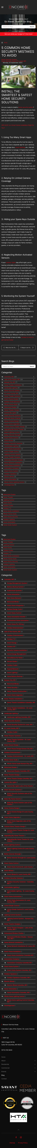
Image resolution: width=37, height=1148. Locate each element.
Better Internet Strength (12, 435)
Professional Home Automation (18, 620)
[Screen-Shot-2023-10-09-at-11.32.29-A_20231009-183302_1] (18, 76)
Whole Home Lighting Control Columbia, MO (20, 1001)
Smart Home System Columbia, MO (19, 970)
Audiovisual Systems (14, 590)
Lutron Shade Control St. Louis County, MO (20, 910)
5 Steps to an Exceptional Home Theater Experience (27, 347)
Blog (2, 1075)
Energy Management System (17, 583)
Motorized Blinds (13, 602)
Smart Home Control (11, 438)
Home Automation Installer (16, 617)
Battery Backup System (15, 587)
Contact (4, 1079)
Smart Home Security (10, 517)
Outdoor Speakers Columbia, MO (18, 978)
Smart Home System (11, 471)
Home (3, 1057)
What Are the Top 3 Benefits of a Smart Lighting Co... (12, 347)
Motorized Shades (10, 407)
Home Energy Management (16, 654)
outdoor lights (10, 262)
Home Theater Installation (13, 385)
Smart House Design (11, 399)
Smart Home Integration (15, 605)
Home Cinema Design (11, 421)
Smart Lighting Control (12, 432)
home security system (25, 107)
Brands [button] (3, 1071)
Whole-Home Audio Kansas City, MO (19, 763)
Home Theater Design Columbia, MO (19, 778)
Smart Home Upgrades (12, 424)
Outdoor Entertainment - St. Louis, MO (20, 756)
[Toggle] (34, 377)
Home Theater (8, 497)
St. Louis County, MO (11, 393)
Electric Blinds (9, 476)
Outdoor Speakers (10, 474)
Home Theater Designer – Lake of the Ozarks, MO (20, 928)
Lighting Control (8, 500)
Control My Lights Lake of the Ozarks (20, 786)
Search (32, 26)
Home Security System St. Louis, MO (13, 61)
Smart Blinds (8, 440)
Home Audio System (10, 525)
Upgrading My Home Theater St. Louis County (20, 840)
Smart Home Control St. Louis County (20, 867)
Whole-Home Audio (10, 404)
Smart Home (7, 503)
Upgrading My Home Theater (14, 429)
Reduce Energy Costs (14, 609)
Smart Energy (12, 643)
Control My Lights (10, 413)
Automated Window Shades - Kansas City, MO (20, 937)
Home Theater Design (11, 410)
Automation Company (11, 468)
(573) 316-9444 (6, 1050)
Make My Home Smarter (12, 418)
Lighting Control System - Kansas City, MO (20, 919)
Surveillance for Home (14, 658)
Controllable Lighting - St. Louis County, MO (20, 892)
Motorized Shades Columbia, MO (18, 771)
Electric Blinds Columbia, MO (17, 985)
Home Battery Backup (15, 676)
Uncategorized (9, 485)
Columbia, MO (9, 377)
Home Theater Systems (12, 396)
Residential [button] (5, 1064)
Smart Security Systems (12, 415)
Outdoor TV (7, 508)
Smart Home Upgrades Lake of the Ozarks (19, 822)
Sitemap (12, 1143)
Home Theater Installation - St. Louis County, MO (19, 709)
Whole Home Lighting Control (14, 482)
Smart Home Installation (12, 465)
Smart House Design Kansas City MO (20, 749)
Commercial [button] (5, 1068)
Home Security (12, 687)
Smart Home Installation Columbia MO (20, 955)
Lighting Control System (12, 454)
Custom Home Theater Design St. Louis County (20, 831)
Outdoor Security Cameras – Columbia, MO (20, 882)
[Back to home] (18, 7)
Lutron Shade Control (11, 451)
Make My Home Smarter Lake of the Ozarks (19, 803)
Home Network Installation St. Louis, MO (21, 946)
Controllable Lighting (11, 446)
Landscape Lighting (10, 388)
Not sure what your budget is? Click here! (18, 34)
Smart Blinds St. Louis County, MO (19, 874)
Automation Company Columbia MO (19, 963)
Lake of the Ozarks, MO (12, 379)
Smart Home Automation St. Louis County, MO (18, 901)
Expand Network (12, 669)
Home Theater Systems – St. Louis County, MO (19, 740)
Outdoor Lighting (9, 519)
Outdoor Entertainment (12, 402)
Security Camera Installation (17, 650)
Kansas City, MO (9, 382)
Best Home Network (14, 598)
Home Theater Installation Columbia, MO (21, 702)
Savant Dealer (12, 661)
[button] (2, 7)
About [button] (3, 1061)
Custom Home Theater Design (14, 427)
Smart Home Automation (12, 449)
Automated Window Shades (13, 460)
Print (5, 43)
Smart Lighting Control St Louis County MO (20, 849)
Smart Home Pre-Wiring (15, 624)
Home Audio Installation (11, 511)
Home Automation (10, 479)
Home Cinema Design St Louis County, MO (20, 812)
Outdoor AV (11, 646)
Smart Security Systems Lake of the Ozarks (19, 794)
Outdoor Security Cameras (13, 443)
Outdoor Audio (8, 505)
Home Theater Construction (16, 691)
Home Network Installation (13, 463)
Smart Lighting (12, 673)
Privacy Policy (23, 1143)
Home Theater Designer (12, 457)
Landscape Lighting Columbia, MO (19, 717)
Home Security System (9, 59)
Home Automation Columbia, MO (18, 992)
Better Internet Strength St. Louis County (21, 858)
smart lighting (20, 147)
